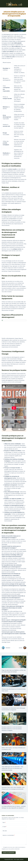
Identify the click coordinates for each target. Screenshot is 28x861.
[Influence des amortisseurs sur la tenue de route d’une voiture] (14, 681)
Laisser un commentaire (8, 852)
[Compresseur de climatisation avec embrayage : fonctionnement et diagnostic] (14, 700)
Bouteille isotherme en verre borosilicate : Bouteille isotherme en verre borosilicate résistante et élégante (12, 728)
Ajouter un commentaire (9, 835)
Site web (5, 830)
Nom (4, 822)
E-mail (4, 826)
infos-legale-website (18, 859)
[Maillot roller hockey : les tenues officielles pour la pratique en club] (14, 739)
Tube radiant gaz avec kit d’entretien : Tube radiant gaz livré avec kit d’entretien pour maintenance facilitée (12, 768)
